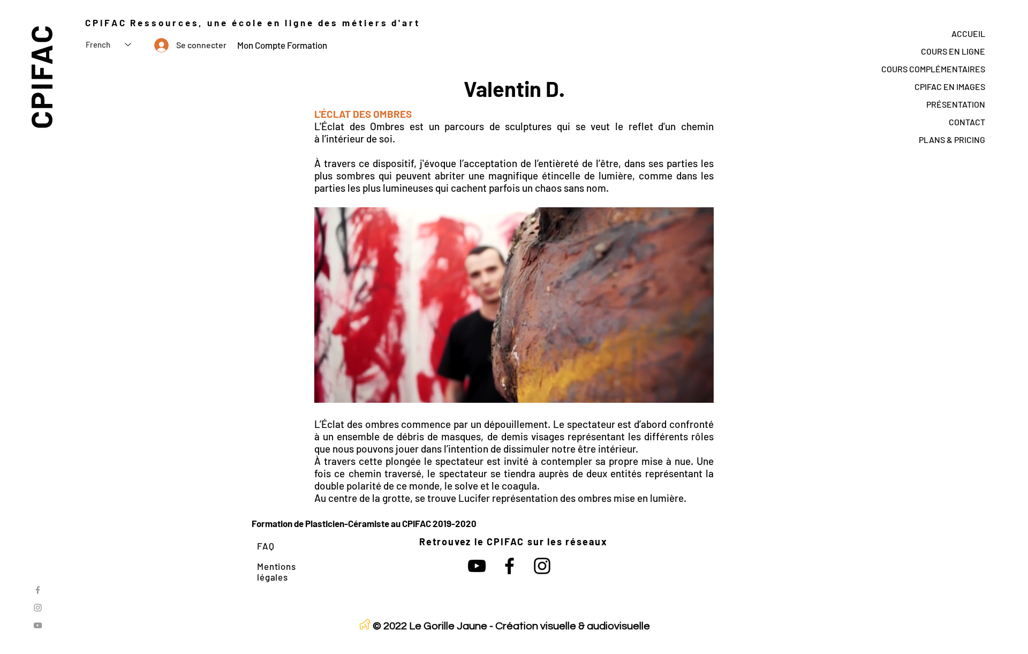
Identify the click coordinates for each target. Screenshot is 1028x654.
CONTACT (967, 122)
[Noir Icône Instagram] (542, 566)
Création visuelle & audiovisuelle (572, 626)
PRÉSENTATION (955, 104)
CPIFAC (40, 76)
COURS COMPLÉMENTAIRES (933, 69)
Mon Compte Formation (282, 45)
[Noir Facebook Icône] (509, 566)
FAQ (266, 545)
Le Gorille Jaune (448, 626)
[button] (700, 391)
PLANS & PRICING (952, 139)
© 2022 (390, 626)
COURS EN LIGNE (953, 51)
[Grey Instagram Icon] (38, 608)
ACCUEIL (968, 33)
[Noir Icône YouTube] (477, 566)
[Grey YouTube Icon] (38, 625)
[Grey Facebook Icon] (38, 590)
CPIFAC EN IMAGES (949, 86)
